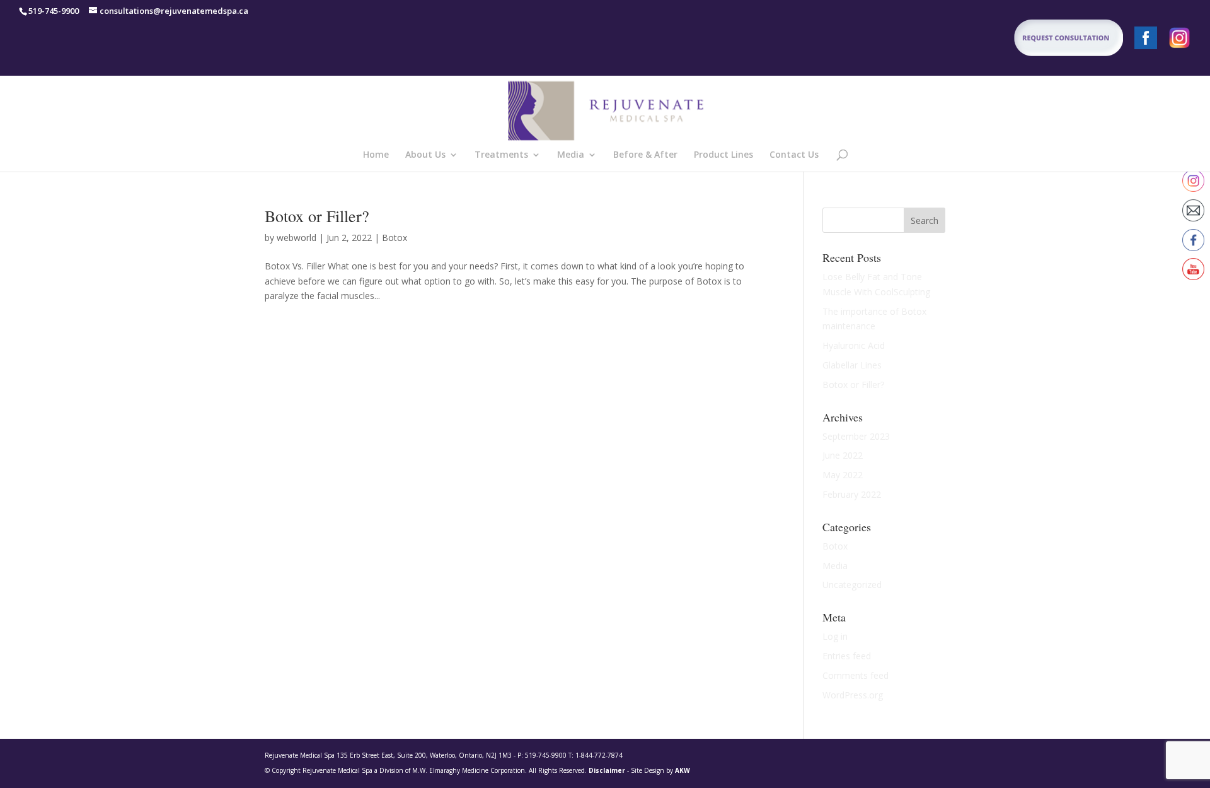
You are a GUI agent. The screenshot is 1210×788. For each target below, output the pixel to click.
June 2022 (842, 455)
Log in (835, 636)
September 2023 (856, 436)
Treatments (501, 155)
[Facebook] (1145, 41)
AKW (682, 770)
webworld (296, 238)
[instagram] (1179, 41)
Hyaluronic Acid (853, 345)
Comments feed (855, 675)
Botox (394, 238)
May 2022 (842, 475)
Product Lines (723, 155)
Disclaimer (607, 770)
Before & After (645, 155)
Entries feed (846, 656)
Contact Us (794, 155)
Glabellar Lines (852, 365)
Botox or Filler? (317, 215)
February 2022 (851, 494)
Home (376, 155)
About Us (425, 155)
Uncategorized (852, 585)
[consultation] (1028, 41)
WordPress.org (852, 695)
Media (570, 155)
